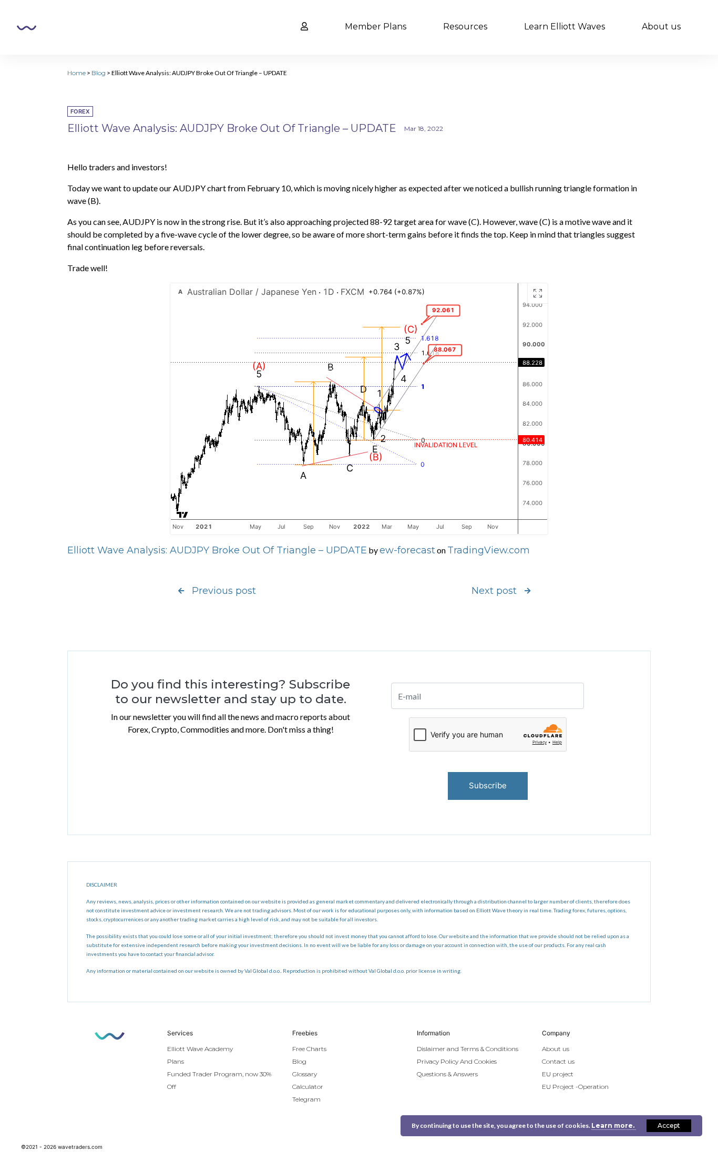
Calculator (307, 1087)
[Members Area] (304, 26)
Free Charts (309, 1049)
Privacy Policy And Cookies (457, 1061)
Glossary (304, 1074)
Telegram (306, 1099)
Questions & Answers (447, 1074)
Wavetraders (26, 27)
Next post (494, 590)
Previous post (224, 590)
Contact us (558, 1061)
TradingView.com (488, 550)
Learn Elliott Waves (564, 27)
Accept (669, 1125)
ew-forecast (407, 550)
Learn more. (613, 1125)
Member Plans (375, 27)
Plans (175, 1061)
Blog (98, 73)
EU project (557, 1074)
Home (76, 73)
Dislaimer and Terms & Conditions (467, 1049)
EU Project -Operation (575, 1087)
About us (661, 27)
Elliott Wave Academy (200, 1049)
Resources (465, 27)
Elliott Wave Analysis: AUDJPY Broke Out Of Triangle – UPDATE (217, 550)
